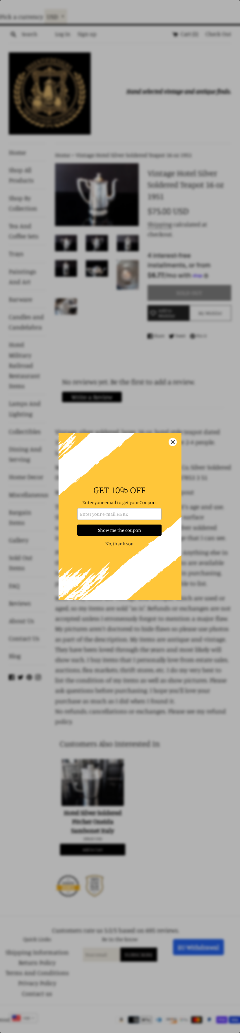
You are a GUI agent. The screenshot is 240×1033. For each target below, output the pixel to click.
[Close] (173, 442)
